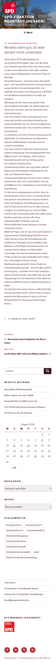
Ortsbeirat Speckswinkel (18, 552)
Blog (32, 319)
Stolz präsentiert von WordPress (35, 658)
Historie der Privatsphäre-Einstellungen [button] (23, 594)
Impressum (10, 582)
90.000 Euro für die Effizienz (18, 413)
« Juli (14, 467)
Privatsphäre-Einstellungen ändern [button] (21, 588)
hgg (34, 43)
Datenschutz (10, 658)
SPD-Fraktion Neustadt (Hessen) (24, 19)
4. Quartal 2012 (18, 319)
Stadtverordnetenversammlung (21, 557)
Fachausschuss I (14, 525)
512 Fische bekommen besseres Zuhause (24, 407)
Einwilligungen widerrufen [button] (16, 600)
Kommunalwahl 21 (36, 530)
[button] (16, 650)
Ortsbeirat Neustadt (16, 546)
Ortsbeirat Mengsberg (17, 536)
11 (14, 445)
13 (28, 445)
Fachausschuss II (34, 525)
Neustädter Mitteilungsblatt (18, 389)
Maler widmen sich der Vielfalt (18, 395)
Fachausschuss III (14, 530)
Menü (29, 32)
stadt (36, 552)
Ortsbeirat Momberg (16, 541)
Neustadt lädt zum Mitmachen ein (20, 401)
